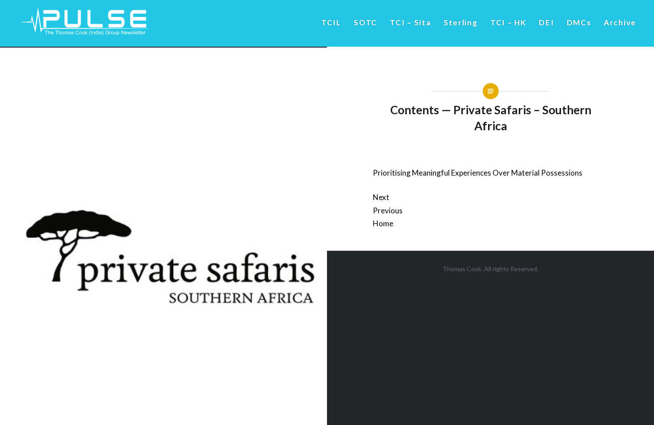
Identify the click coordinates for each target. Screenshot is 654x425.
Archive (620, 22)
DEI (546, 22)
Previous (388, 210)
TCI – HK (508, 22)
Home (383, 223)
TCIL (331, 22)
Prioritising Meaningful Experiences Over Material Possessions (477, 172)
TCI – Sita (410, 22)
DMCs (579, 22)
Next (381, 197)
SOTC (365, 22)
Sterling (461, 22)
